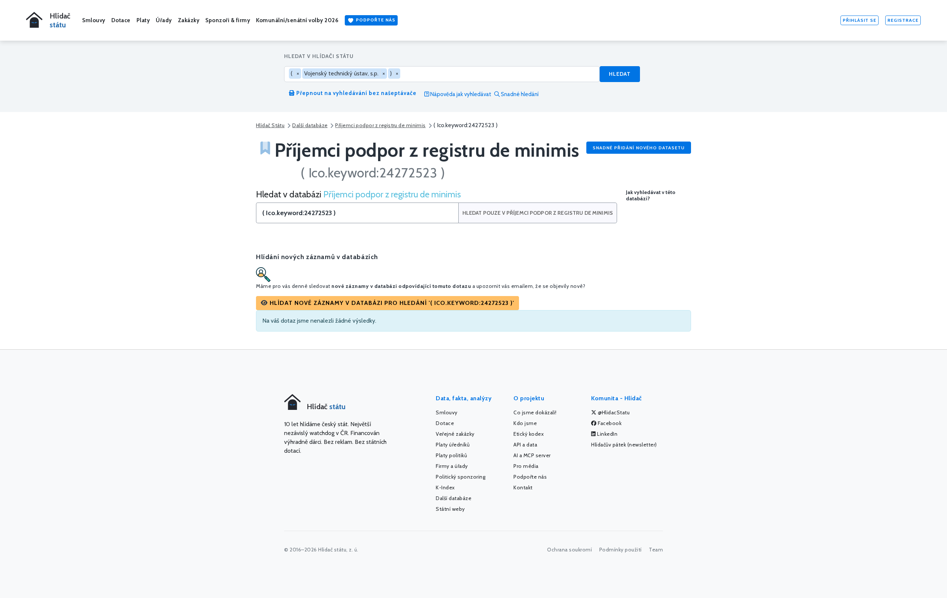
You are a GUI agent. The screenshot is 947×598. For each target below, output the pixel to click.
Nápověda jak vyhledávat (460, 94)
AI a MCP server (532, 455)
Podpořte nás (374, 20)
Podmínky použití (620, 549)
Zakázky (189, 20)
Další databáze (309, 125)
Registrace (903, 20)
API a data (525, 444)
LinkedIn (607, 434)
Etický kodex (528, 434)
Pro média (526, 466)
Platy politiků (451, 455)
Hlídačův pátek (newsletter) (624, 444)
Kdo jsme (525, 423)
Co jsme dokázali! (535, 412)
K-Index (445, 487)
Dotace (121, 20)
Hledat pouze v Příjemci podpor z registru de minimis (537, 213)
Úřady (164, 20)
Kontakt (523, 487)
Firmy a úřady (452, 466)
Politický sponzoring (460, 476)
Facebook (609, 423)
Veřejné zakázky (455, 434)
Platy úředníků (452, 444)
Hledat (620, 74)
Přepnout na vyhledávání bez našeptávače (356, 93)
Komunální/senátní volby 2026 (297, 20)
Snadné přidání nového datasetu (639, 147)
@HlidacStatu (613, 412)
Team (656, 549)
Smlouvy (93, 20)
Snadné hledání (519, 94)
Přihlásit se (859, 20)
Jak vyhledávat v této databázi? (650, 195)
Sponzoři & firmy (227, 20)
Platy (143, 20)
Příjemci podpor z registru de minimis (380, 125)
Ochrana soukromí (569, 549)
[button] (387, 303)
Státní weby (450, 509)
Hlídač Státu (270, 125)
